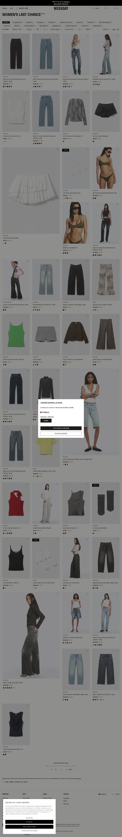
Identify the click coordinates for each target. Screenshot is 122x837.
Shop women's (57, 4)
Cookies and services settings (29, 830)
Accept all (29, 822)
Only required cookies (29, 826)
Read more (29, 818)
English (46, 420)
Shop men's (65, 4)
